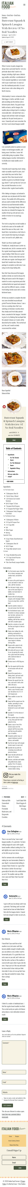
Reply (5, 884)
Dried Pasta (10, 15)
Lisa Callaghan (13, 831)
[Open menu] (24, 4)
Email (5, 1082)
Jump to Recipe (9, 42)
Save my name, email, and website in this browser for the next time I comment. (15, 1099)
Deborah (5, 35)
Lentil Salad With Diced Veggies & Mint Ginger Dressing (21, 803)
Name (5, 1072)
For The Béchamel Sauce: (15, 464)
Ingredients (11, 454)
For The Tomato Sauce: (14, 458)
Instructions (11, 471)
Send (20, 1168)
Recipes (4, 15)
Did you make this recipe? (13, 475)
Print (14, 440)
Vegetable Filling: (15, 468)
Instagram (15, 782)
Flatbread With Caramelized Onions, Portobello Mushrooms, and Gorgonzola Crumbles (6, 807)
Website (5, 1092)
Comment (6, 1043)
